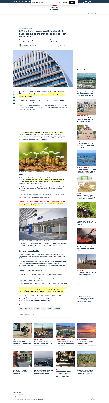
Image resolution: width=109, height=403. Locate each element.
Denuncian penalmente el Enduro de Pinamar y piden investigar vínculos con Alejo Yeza (86, 119)
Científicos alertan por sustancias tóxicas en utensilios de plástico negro (86, 248)
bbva (26, 308)
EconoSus (26, 45)
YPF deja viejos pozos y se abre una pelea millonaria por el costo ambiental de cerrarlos (43, 343)
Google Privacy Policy (31, 399)
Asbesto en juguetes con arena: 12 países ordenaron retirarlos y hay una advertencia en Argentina (86, 197)
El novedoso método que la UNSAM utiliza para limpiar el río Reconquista (21, 371)
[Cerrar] (77, 2)
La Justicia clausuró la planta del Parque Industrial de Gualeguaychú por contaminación (65, 343)
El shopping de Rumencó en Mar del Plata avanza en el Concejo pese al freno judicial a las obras (85, 93)
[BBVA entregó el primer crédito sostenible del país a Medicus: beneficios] (54, 7)
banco (21, 308)
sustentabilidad (57, 308)
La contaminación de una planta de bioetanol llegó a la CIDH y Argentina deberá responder (86, 274)
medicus (43, 308)
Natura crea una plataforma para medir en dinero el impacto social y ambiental (22, 343)
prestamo (49, 308)
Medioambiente (23, 1)
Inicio (15, 1)
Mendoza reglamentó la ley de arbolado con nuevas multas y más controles (86, 222)
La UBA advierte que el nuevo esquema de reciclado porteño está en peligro (85, 145)
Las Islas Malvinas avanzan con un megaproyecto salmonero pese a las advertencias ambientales (86, 171)
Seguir (72, 2)
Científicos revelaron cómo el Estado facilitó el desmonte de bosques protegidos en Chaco (85, 371)
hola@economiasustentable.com (21, 397)
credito (30, 308)
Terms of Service (40, 399)
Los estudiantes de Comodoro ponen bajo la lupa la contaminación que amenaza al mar (86, 343)
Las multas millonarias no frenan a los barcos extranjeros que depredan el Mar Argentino (43, 371)
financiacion (37, 308)
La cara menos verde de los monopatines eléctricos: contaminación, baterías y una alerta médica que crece (64, 374)
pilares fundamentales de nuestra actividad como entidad (35, 138)
